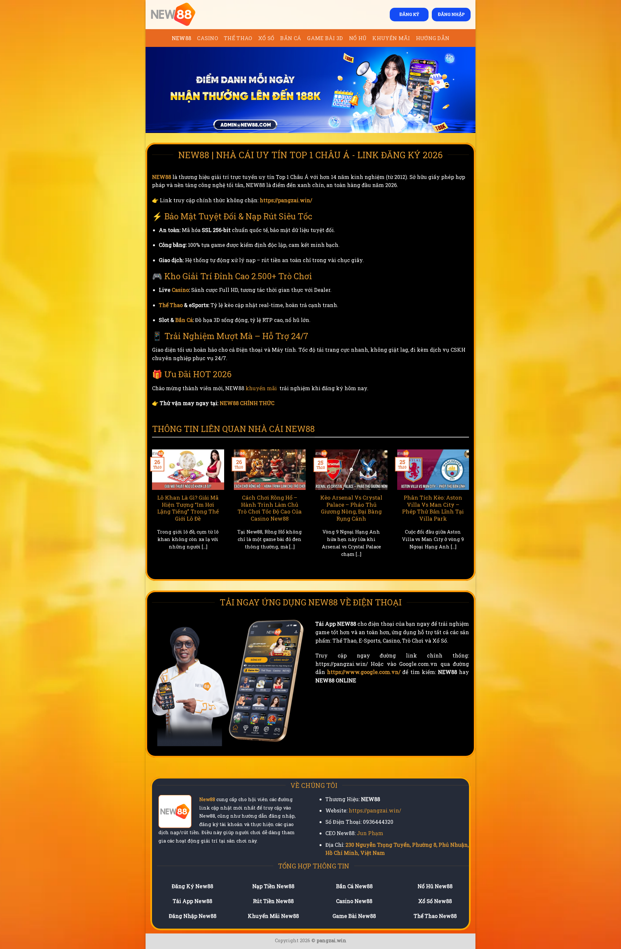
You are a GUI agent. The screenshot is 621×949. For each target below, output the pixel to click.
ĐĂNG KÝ (409, 14)
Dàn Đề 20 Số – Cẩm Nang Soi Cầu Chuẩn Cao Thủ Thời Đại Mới (188, 504)
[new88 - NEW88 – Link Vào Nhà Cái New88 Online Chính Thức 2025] (182, 15)
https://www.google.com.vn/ (363, 671)
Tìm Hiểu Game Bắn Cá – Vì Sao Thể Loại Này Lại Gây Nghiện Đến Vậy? (433, 504)
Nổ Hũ (358, 38)
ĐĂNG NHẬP (451, 14)
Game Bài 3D (325, 38)
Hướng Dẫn (433, 38)
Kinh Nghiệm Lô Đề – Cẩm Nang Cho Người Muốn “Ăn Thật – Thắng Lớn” (269, 508)
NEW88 (181, 38)
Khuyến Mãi (391, 38)
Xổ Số (266, 38)
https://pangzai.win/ (286, 200)
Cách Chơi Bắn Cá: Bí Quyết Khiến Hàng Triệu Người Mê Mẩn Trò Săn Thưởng (351, 508)
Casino (207, 38)
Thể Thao (238, 38)
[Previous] (151, 511)
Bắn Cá (290, 38)
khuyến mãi (261, 388)
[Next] (470, 511)
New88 (207, 799)
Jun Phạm (370, 833)
